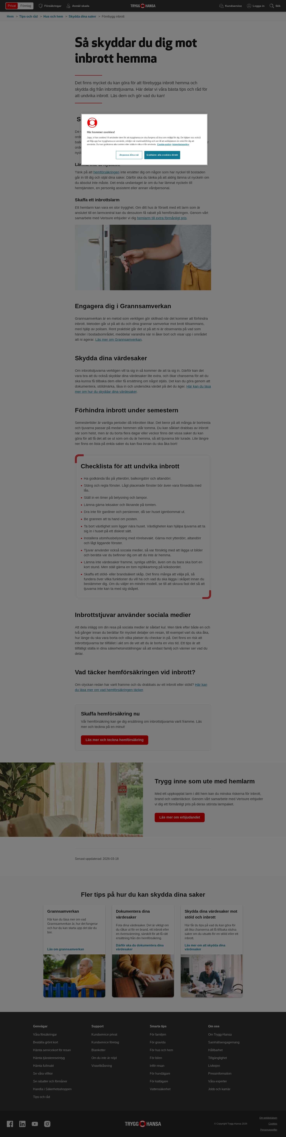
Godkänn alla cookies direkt (162, 155)
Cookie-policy (164, 144)
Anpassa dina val (129, 155)
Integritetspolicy (180, 144)
